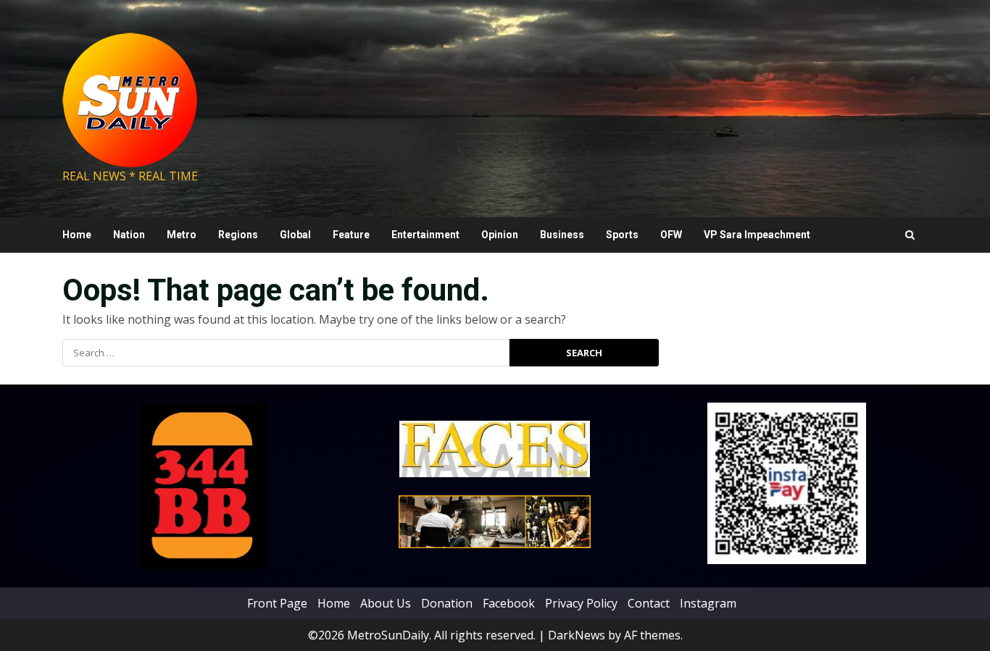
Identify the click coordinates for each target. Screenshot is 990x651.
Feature (351, 234)
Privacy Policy (581, 603)
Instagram (708, 603)
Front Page (277, 603)
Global (295, 234)
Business (562, 234)
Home (76, 234)
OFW (671, 234)
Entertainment (425, 234)
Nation (129, 234)
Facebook (509, 603)
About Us (385, 603)
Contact (649, 603)
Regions (238, 234)
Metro (181, 234)
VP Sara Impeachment (757, 234)
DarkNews (576, 635)
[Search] (910, 235)
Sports (622, 234)
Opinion (499, 234)
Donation (447, 603)
